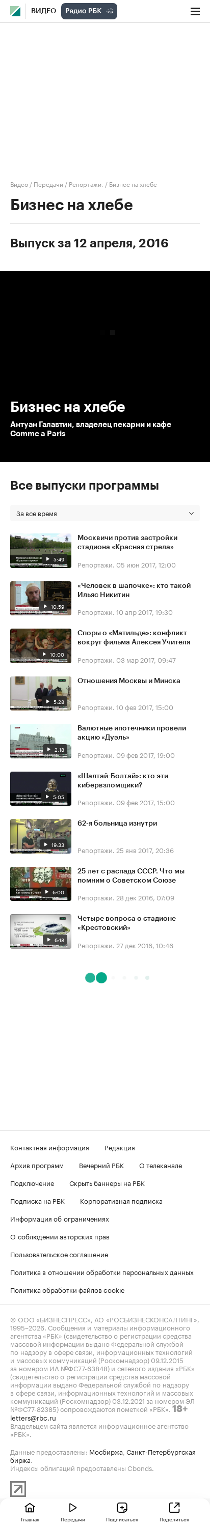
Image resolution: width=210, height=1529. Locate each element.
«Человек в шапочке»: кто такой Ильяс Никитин (134, 590)
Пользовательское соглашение (59, 1254)
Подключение (32, 1182)
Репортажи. (86, 183)
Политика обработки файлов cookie (67, 1289)
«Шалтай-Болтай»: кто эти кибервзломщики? (122, 781)
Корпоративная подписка (121, 1200)
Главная (30, 1519)
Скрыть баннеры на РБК (107, 1182)
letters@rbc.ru (33, 1417)
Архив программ (37, 1164)
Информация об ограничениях (59, 1218)
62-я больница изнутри (117, 823)
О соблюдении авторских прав (60, 1236)
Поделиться (174, 1519)
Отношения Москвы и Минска (128, 681)
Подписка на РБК (37, 1200)
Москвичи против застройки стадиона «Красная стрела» (127, 542)
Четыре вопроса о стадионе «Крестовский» (126, 923)
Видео (43, 11)
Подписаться (122, 1519)
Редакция (119, 1147)
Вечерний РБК (101, 1164)
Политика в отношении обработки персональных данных (102, 1271)
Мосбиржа (106, 1451)
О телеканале (160, 1164)
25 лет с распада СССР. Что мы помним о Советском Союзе (131, 876)
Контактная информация (49, 1147)
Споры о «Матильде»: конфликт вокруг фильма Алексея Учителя (133, 638)
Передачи (48, 183)
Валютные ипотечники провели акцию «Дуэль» (131, 733)
